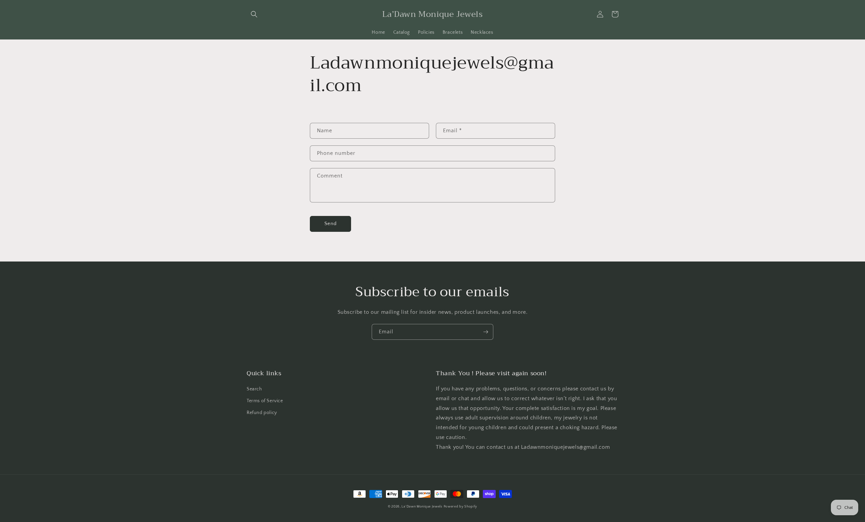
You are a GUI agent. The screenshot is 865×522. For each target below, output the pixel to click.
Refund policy (262, 412)
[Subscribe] (485, 332)
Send (330, 223)
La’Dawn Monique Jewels (421, 507)
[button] (254, 14)
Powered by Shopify (460, 507)
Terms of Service (265, 401)
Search (254, 389)
